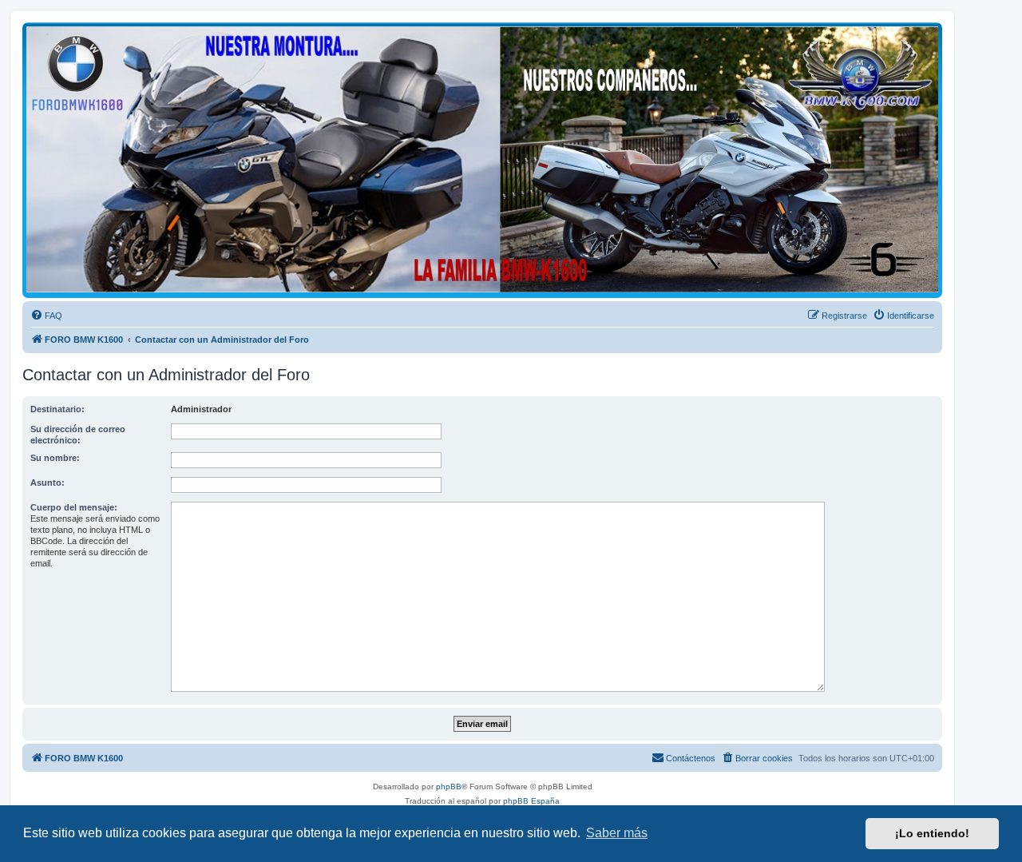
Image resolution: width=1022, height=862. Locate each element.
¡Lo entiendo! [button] (932, 833)
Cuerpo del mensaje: (73, 507)
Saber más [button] (617, 833)
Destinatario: (57, 409)
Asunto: (47, 482)
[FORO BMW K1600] (482, 159)
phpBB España (531, 800)
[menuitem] (46, 315)
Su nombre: (55, 458)
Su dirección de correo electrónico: (77, 434)
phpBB (448, 786)
